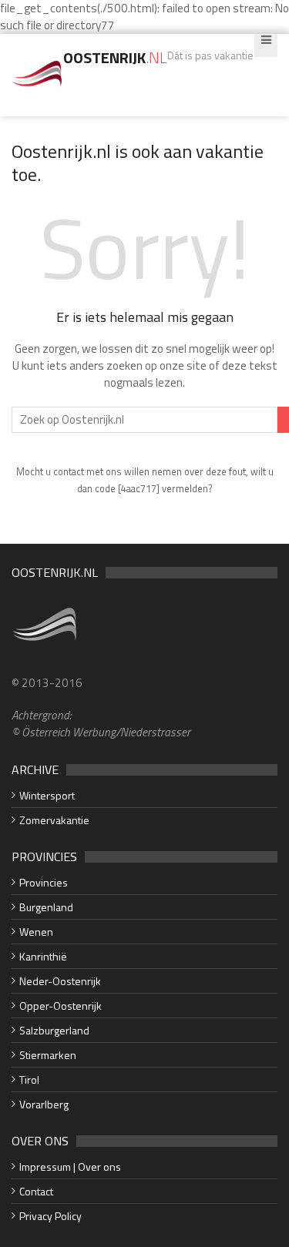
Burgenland (46, 907)
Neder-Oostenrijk (60, 981)
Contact (36, 1191)
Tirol (29, 1079)
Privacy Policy (50, 1216)
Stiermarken (47, 1055)
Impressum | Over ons (70, 1166)
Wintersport (47, 795)
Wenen (36, 932)
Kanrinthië (43, 956)
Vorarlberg (44, 1104)
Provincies (43, 882)
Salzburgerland (54, 1030)
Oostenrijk (115, 57)
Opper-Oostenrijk (60, 1005)
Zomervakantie (54, 820)
